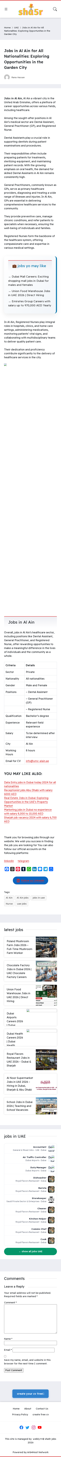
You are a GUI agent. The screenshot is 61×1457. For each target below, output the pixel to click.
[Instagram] (33, 1427)
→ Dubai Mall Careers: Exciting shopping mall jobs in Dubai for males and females (28, 280)
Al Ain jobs (22, 897)
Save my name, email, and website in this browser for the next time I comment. (27, 1362)
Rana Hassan (18, 77)
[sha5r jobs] (31, 9)
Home (7, 27)
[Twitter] (27, 1427)
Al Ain (9, 897)
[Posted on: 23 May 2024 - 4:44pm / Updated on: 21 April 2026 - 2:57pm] (30, 77)
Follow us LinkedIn (32, 880)
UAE (16, 27)
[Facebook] (21, 1427)
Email (8, 1349)
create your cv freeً (30, 1393)
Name (8, 1338)
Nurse (9, 903)
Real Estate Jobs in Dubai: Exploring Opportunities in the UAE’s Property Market (26, 801)
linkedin (9, 861)
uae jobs (22, 903)
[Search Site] (55, 9)
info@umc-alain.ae (37, 761)
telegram (23, 861)
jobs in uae (39, 897)
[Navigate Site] (6, 9)
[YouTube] (39, 1427)
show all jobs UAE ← (30, 1251)
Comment (10, 1302)
